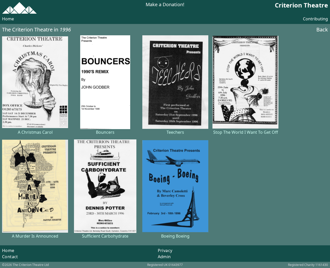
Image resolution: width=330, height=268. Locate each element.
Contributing (315, 19)
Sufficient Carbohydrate (105, 236)
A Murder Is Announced (35, 236)
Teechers (175, 132)
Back (322, 29)
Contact (10, 256)
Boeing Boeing (175, 236)
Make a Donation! (165, 4)
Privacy (165, 250)
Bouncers (105, 132)
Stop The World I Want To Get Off (245, 132)
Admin (164, 256)
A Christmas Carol (35, 132)
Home (8, 19)
